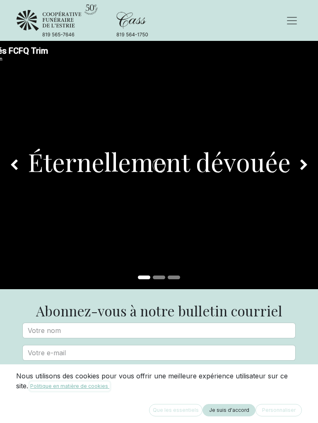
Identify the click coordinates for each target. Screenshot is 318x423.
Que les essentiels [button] (176, 410)
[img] (12, 165)
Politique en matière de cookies (69, 386)
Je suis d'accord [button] (229, 410)
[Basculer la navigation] (292, 20)
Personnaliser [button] (279, 410)
